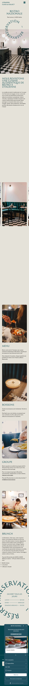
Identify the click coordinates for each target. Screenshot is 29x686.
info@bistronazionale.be (8, 479)
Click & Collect (8, 4)
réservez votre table (7, 475)
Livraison (6, 2)
